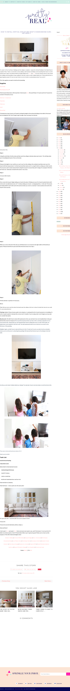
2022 (59, 145)
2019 (59, 193)
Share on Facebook (17, 569)
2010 (59, 211)
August (61, 157)
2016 (59, 199)
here (30, 73)
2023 (59, 143)
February (61, 187)
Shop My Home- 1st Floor (24, 1)
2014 (59, 203)
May (60, 164)
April (60, 183)
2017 (59, 197)
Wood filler (2, 110)
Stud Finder (2, 86)
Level (1, 107)
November (61, 151)
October (61, 153)
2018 (59, 195)
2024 (59, 141)
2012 (59, 207)
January (61, 189)
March (60, 185)
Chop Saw (2, 100)
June (60, 162)
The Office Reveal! (61, 108)
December (61, 149)
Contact (12, 1)
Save (40, 569)
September (61, 156)
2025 (59, 139)
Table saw (2, 104)
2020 (59, 191)
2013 (59, 205)
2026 (59, 137)
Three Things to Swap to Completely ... (44, 610)
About (6, 1)
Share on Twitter (31, 569)
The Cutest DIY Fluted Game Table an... (7, 610)
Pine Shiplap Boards (4, 89)
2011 (59, 209)
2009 (59, 213)
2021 (59, 147)
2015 (59, 201)
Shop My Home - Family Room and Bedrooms (45, 1)
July (60, 160)
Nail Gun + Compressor (5, 97)
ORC (33, 573)
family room (29, 573)
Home (1, 1)
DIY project (24, 573)
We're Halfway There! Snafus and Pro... (25, 610)
